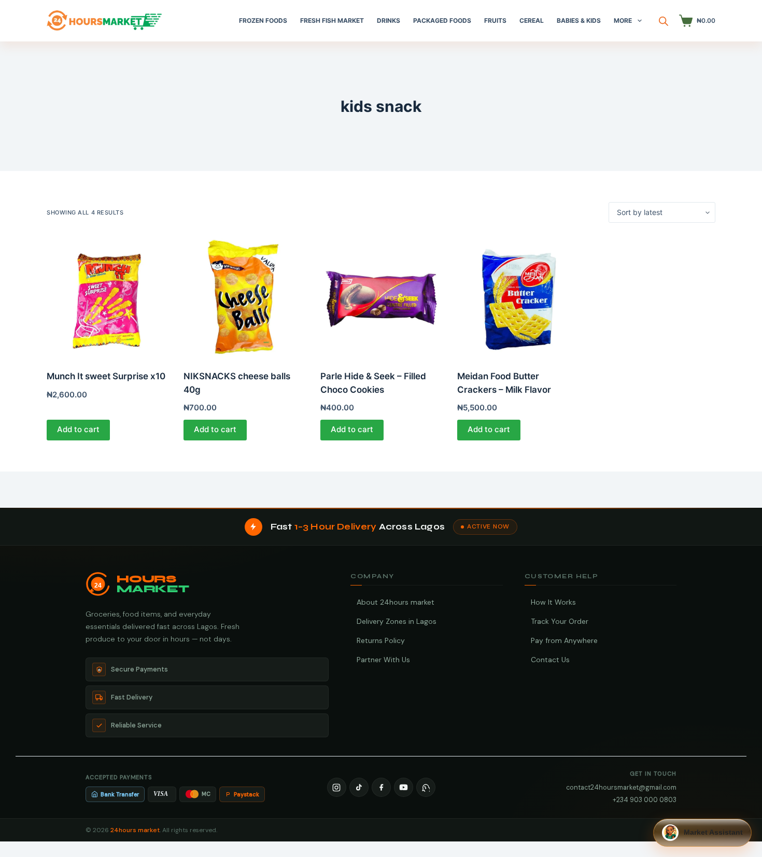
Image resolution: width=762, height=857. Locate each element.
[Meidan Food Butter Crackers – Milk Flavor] (517, 296)
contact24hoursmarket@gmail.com (621, 787)
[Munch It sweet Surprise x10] (107, 296)
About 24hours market (395, 602)
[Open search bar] (663, 21)
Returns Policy (381, 640)
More (623, 20)
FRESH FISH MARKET (332, 20)
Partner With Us (383, 659)
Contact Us (550, 659)
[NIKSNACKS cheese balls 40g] (244, 296)
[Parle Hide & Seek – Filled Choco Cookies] (381, 296)
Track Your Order (559, 621)
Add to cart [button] (78, 429)
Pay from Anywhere (564, 640)
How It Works (553, 602)
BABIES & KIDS (579, 20)
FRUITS (495, 20)
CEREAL (531, 20)
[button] (702, 833)
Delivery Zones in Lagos (396, 621)
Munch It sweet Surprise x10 (106, 376)
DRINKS (388, 20)
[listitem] (336, 787)
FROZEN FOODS (263, 20)
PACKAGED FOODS (442, 20)
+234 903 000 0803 (644, 799)
